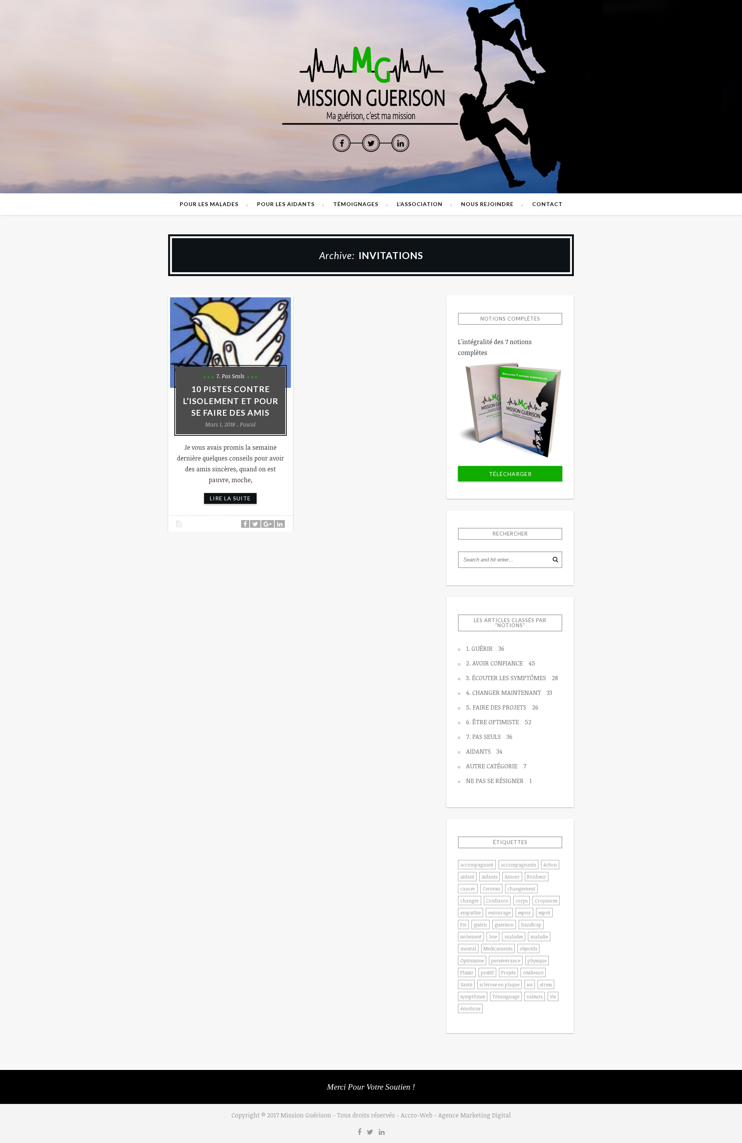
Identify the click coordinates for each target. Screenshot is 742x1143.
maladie (539, 936)
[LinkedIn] (400, 143)
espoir (524, 912)
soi (530, 984)
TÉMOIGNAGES (355, 204)
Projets (508, 972)
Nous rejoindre (487, 204)
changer (469, 900)
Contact (547, 204)
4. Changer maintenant (509, 692)
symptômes (472, 996)
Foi (463, 924)
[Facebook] (342, 143)
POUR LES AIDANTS (286, 204)
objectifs (528, 948)
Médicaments (497, 948)
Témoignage (505, 996)
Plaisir (466, 972)
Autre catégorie (496, 766)
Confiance (497, 900)
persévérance (505, 960)
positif (487, 972)
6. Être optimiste (498, 722)
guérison (504, 924)
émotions (470, 1008)
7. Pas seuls (230, 376)
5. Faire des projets (502, 707)
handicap (531, 924)
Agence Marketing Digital (474, 1115)
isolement (471, 936)
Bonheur (536, 876)
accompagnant (477, 865)
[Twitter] (371, 143)
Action (550, 865)
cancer (467, 888)
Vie (553, 996)
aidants (489, 876)
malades (513, 936)
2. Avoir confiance (500, 663)
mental (468, 948)
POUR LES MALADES (209, 204)
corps (522, 900)
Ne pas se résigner (499, 780)
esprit (544, 912)
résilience (533, 972)
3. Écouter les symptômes (512, 678)
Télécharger (510, 474)
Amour (512, 876)
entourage (499, 912)
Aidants (484, 751)
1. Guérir (485, 648)
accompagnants (518, 865)
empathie (470, 912)
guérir (480, 924)
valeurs (535, 996)
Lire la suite (230, 498)
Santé (466, 984)
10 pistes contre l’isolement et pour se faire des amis (230, 400)
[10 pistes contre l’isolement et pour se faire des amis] (230, 342)
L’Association (419, 204)
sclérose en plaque (499, 984)
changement (521, 888)
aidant (467, 876)
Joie (493, 936)
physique (537, 960)
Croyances (546, 900)
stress (546, 984)
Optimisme (472, 960)
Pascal (247, 424)
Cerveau (491, 888)
